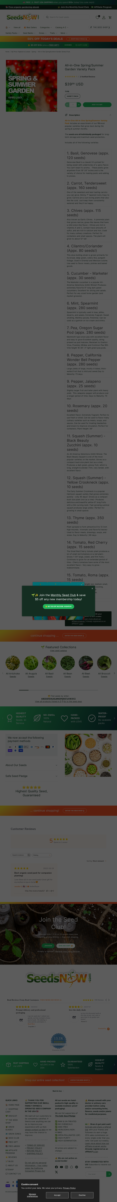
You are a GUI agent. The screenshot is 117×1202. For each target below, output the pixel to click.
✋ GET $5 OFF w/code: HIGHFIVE (58, 606)
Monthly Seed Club (63, 595)
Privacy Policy (69, 1188)
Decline (82, 1195)
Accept (57, 1195)
